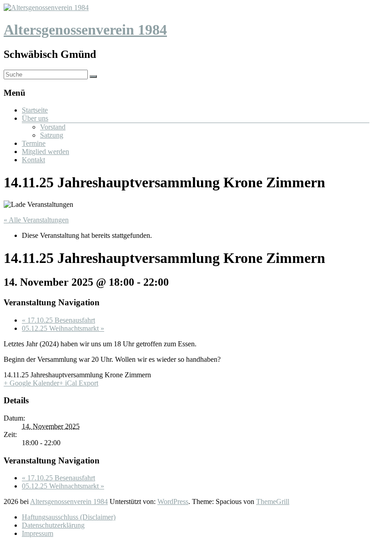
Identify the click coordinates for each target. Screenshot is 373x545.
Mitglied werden (45, 151)
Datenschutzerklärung (53, 525)
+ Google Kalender (31, 383)
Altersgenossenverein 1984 (85, 29)
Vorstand (53, 127)
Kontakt (33, 160)
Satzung (51, 135)
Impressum (37, 533)
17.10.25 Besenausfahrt (58, 320)
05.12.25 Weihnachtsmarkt (63, 328)
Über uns (35, 118)
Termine (33, 143)
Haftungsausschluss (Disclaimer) (69, 517)
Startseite (35, 110)
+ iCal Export (78, 383)
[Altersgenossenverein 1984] (46, 7)
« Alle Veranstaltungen (36, 220)
